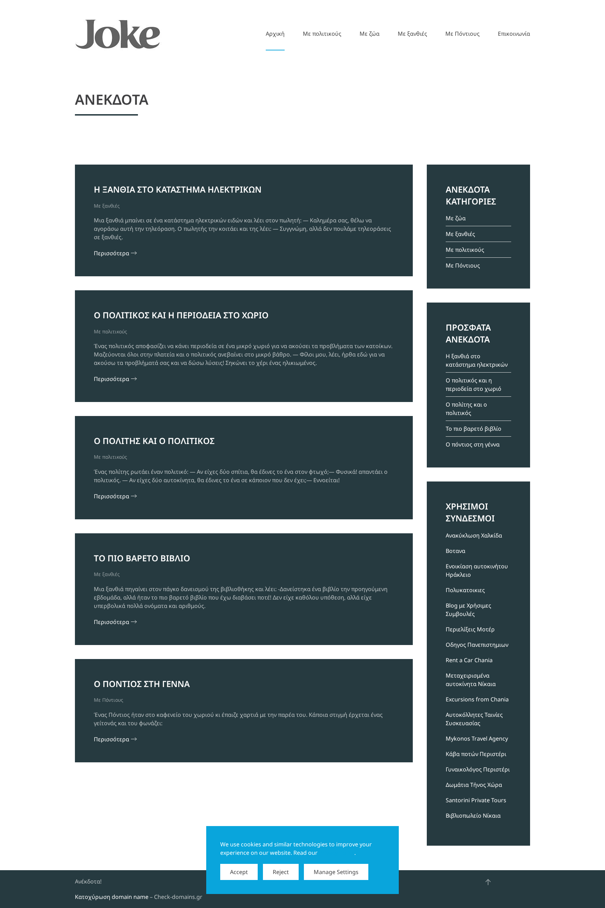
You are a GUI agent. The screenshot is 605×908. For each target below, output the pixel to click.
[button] (488, 882)
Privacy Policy (336, 853)
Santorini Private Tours (476, 800)
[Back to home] (118, 33)
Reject (281, 872)
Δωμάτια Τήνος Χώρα (474, 785)
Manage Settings (336, 872)
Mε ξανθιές (412, 33)
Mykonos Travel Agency (477, 738)
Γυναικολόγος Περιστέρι (478, 769)
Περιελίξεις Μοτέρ (470, 629)
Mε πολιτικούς (322, 33)
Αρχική (275, 33)
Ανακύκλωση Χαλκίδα (474, 535)
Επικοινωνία (514, 33)
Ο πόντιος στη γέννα (473, 444)
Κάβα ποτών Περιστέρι (476, 754)
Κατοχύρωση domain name (111, 897)
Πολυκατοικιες (465, 590)
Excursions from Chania (477, 699)
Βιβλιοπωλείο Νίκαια (473, 815)
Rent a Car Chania (469, 660)
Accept (239, 872)
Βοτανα (455, 551)
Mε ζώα (370, 33)
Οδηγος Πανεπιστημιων (477, 645)
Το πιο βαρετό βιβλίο (473, 428)
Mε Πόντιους (462, 33)
